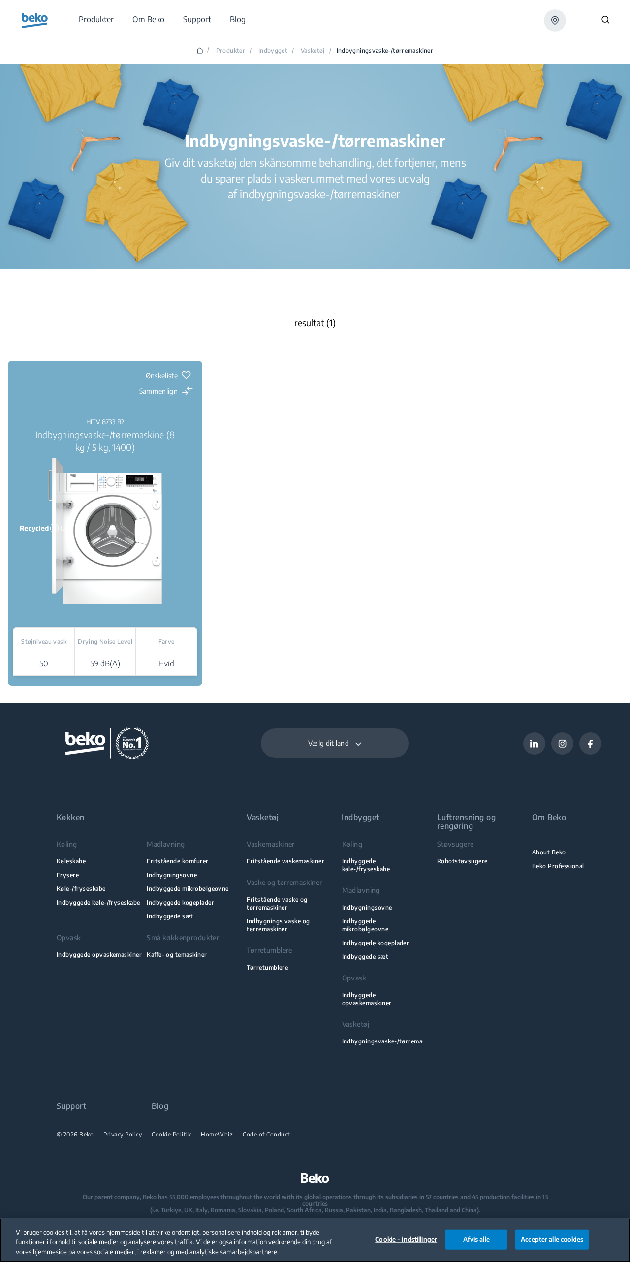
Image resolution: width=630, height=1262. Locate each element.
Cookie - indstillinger (406, 1239)
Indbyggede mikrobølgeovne (188, 888)
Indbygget (272, 50)
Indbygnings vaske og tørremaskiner (278, 925)
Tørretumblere (267, 967)
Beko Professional (558, 866)
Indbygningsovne (172, 875)
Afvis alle (476, 1239)
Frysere (68, 875)
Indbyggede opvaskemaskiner (99, 954)
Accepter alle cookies (552, 1239)
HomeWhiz (217, 1134)
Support (71, 1106)
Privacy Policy (122, 1134)
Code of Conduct (266, 1134)
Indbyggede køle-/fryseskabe (98, 902)
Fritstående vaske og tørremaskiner (277, 903)
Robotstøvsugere (462, 861)
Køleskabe (71, 861)
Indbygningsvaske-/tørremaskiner (391, 1041)
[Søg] (605, 19)
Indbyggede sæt (170, 916)
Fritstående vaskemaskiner (285, 861)
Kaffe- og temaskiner (177, 954)
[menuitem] (96, 19)
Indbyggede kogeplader (180, 902)
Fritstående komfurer (177, 861)
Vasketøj (313, 50)
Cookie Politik (171, 1134)
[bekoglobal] (35, 20)
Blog (160, 1106)
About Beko (549, 852)
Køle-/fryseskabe (81, 888)
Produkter (230, 50)
